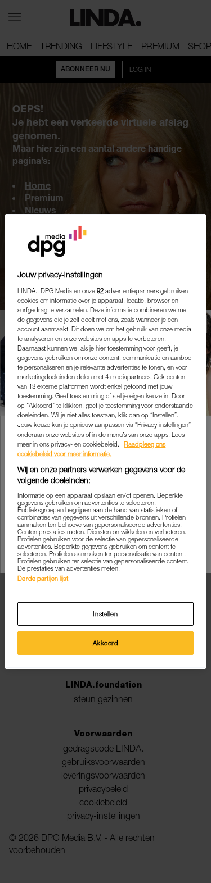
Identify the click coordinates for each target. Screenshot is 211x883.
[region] (105, 441)
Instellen (105, 613)
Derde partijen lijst (42, 578)
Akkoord (106, 643)
